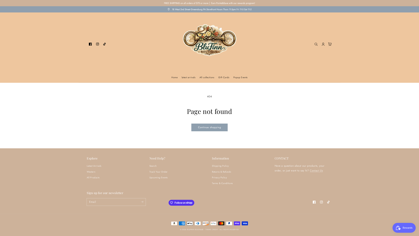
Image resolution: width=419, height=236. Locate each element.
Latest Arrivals (94, 165)
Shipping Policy (220, 165)
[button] (316, 44)
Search (153, 165)
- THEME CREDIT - (212, 229)
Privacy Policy (219, 177)
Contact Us (316, 170)
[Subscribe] (142, 202)
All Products (93, 177)
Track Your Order (158, 171)
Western (91, 171)
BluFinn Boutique (195, 229)
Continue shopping (209, 127)
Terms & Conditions (222, 183)
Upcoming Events (158, 177)
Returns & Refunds (221, 171)
